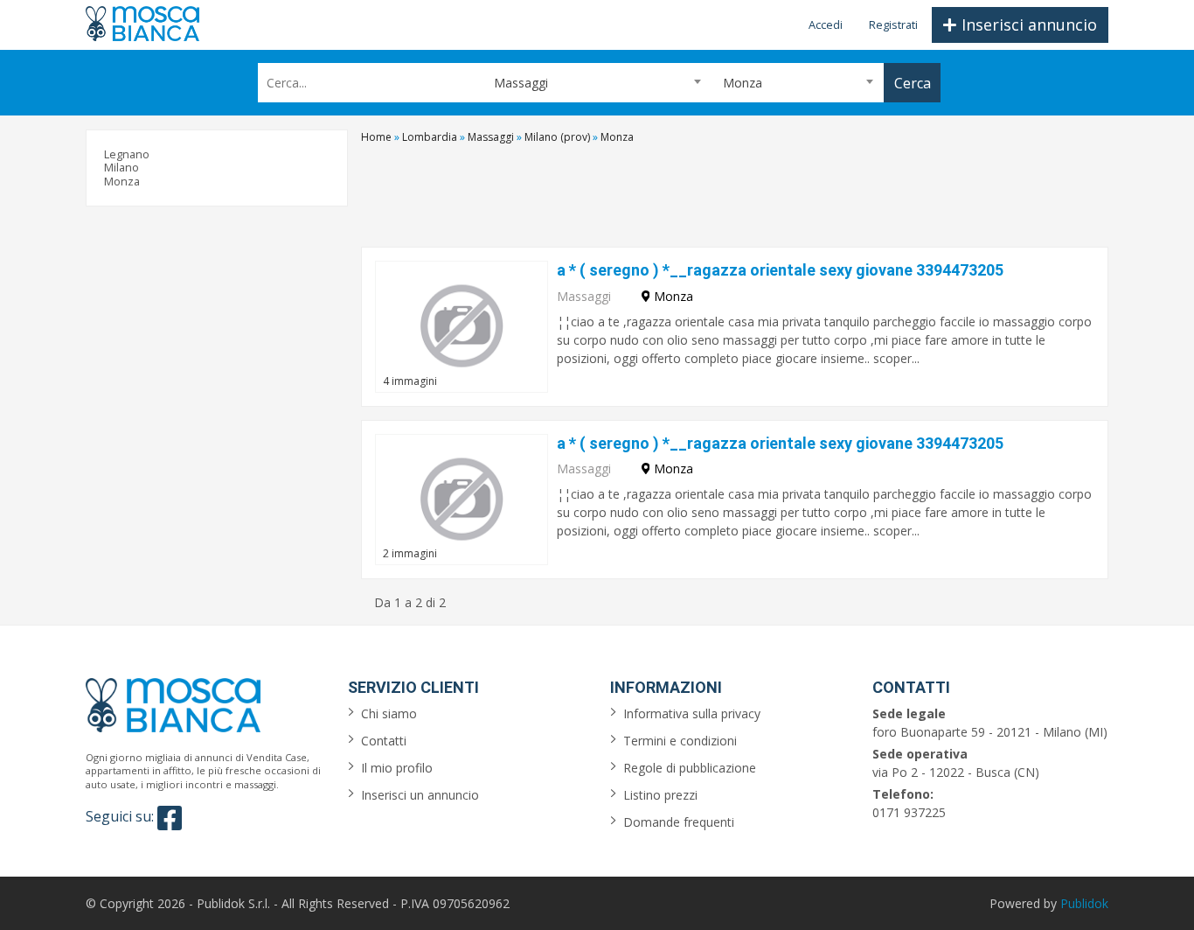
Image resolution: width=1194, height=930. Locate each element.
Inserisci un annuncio (420, 795)
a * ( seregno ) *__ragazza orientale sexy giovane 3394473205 (780, 270)
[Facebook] (169, 818)
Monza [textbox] (742, 82)
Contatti (383, 740)
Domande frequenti (678, 822)
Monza (122, 181)
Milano (121, 167)
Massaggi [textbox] (521, 82)
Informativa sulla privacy (691, 713)
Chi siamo (389, 713)
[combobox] (597, 82)
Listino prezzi (660, 795)
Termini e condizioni (680, 740)
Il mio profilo (397, 767)
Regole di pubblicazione (689, 767)
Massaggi (584, 296)
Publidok (1084, 903)
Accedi (826, 24)
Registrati (893, 24)
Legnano (126, 154)
